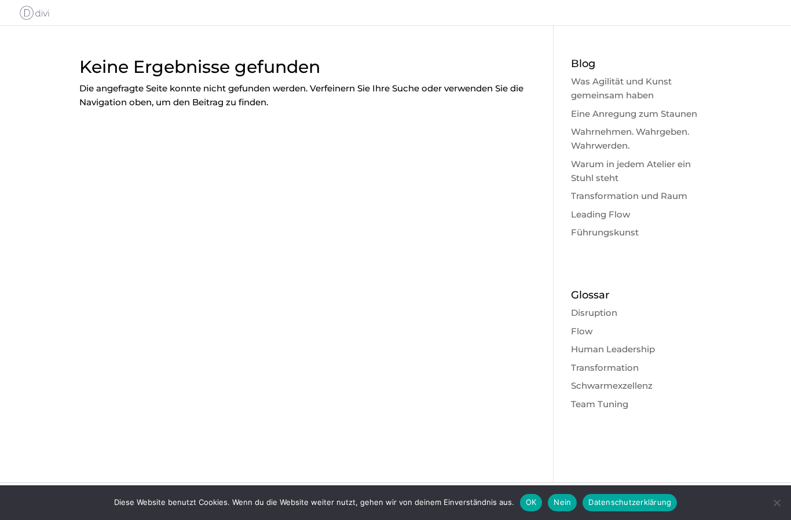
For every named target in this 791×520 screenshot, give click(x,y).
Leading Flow (600, 214)
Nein (562, 502)
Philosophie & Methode (484, 13)
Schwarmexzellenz (612, 385)
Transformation (605, 367)
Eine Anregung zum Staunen (634, 113)
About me (569, 13)
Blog (717, 13)
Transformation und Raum (629, 195)
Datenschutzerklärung (629, 502)
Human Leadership (613, 349)
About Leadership (382, 13)
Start (318, 13)
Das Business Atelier (649, 13)
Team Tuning (599, 404)
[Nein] (776, 502)
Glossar (757, 13)
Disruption (594, 312)
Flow (581, 331)
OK (531, 502)
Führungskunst (605, 232)
